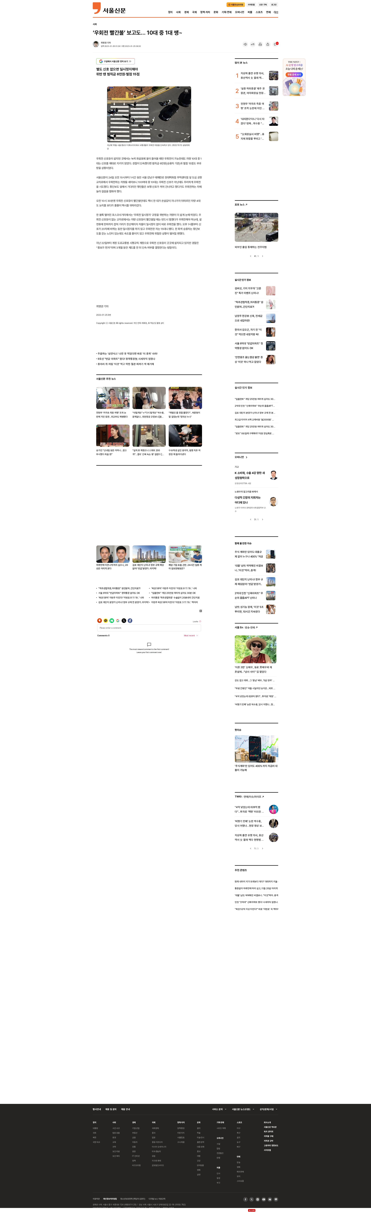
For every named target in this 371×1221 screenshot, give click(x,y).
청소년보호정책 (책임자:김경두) (132, 1198)
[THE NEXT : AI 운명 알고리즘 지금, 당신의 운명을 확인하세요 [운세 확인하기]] (294, 77)
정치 (170, 12)
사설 (218, 1143)
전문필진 (220, 1153)
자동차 (134, 1142)
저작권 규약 (268, 1140)
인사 (218, 1173)
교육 (114, 1142)
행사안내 (97, 1109)
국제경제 (155, 1128)
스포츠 (259, 12)
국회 (94, 1132)
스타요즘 (240, 1181)
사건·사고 (116, 1128)
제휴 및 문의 (111, 1109)
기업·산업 (135, 1128)
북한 (94, 1137)
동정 (218, 1178)
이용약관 (96, 1198)
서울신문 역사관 (270, 1127)
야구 (238, 1128)
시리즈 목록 (221, 1128)
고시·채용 (180, 1142)
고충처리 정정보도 (271, 1145)
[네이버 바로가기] (270, 1199)
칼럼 (218, 1148)
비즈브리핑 (136, 1165)
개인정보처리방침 (110, 1198)
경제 (186, 12)
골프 (238, 1137)
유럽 (153, 1156)
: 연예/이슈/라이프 (248, 796)
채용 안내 (125, 1109)
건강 (198, 1160)
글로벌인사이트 (158, 1165)
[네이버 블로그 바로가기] (276, 1199)
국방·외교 (96, 1142)
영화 (198, 1170)
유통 (134, 1146)
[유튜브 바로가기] (263, 1199)
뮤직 (238, 1176)
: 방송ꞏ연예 (245, 627)
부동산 (134, 1132)
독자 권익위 (268, 1131)
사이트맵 (267, 1150)
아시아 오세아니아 (159, 1146)
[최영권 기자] (96, 44)
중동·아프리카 (157, 1142)
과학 (114, 1146)
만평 (218, 1157)
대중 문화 (200, 1146)
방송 (238, 1162)
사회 (178, 12)
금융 (134, 1137)
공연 (198, 1174)
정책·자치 (205, 12)
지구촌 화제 (156, 1160)
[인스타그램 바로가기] (257, 1199)
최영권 (104, 42)
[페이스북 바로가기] (245, 1199)
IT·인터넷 (136, 1156)
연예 (268, 12)
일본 (153, 1137)
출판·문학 (200, 1142)
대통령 (95, 1128)
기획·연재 (227, 12)
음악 (198, 1128)
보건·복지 (116, 1156)
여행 (198, 1156)
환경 (114, 1137)
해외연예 (240, 1171)
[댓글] (275, 44)
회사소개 (267, 1122)
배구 (238, 1146)
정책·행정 (180, 1128)
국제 (194, 12)
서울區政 (181, 1137)
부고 (218, 1182)
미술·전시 (200, 1137)
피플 (250, 12)
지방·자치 (180, 1132)
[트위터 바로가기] (251, 1199)
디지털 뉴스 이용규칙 (157, 1198)
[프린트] (260, 44)
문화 (216, 12)
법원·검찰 (116, 1132)
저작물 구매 (268, 1136)
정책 (134, 1160)
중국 (153, 1132)
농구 (238, 1142)
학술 (198, 1132)
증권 (134, 1151)
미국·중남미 (156, 1151)
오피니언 (239, 12)
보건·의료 (116, 1151)
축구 (238, 1132)
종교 (198, 1151)
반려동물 (200, 1165)
